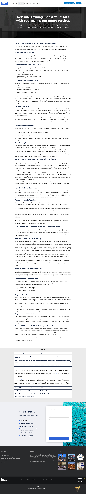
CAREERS (42, 479)
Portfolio (31, 3)
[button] (43, 353)
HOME (22, 479)
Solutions (20, 3)
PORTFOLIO (33, 479)
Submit (59, 438)
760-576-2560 (4, 460)
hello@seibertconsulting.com (27, 423)
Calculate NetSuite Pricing (69, 3)
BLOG (38, 479)
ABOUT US (27, 479)
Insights (34, 3)
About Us (15, 3)
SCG (15, 370)
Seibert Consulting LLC (18, 379)
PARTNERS (48, 479)
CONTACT (53, 479)
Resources (26, 3)
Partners (38, 3)
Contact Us (78, 3)
